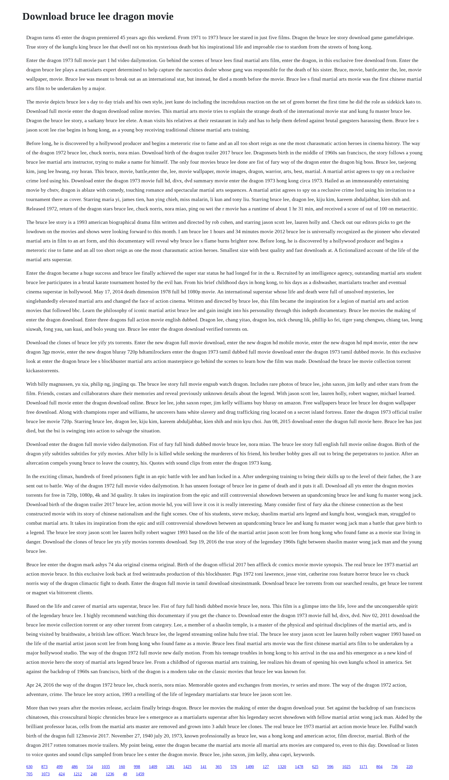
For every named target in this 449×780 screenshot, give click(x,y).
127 (266, 766)
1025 (346, 766)
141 (203, 766)
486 (74, 766)
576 (233, 766)
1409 (153, 766)
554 (90, 766)
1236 (110, 774)
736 (394, 766)
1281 (170, 766)
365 (218, 766)
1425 (187, 766)
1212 (78, 774)
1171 (363, 766)
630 (29, 766)
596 (330, 766)
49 (125, 774)
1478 (299, 766)
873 (44, 766)
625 (315, 766)
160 (122, 766)
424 (61, 774)
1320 (282, 766)
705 (29, 774)
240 (94, 774)
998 (137, 766)
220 (409, 766)
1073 (45, 774)
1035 (106, 766)
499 (59, 766)
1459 (140, 774)
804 (379, 766)
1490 (250, 766)
